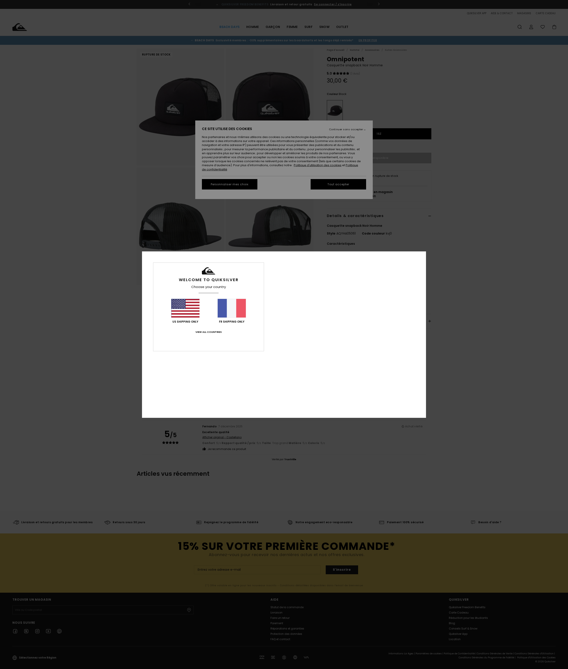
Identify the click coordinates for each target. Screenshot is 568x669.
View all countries (208, 332)
